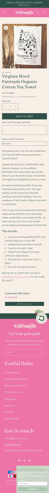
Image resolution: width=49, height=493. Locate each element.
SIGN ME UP (32, 489)
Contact (9, 412)
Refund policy (12, 484)
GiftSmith (15, 481)
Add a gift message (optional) (16, 122)
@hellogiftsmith (13, 444)
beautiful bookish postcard (16, 276)
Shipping (16, 96)
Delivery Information (16, 379)
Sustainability (12, 418)
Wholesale (10, 399)
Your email (21, 480)
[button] (4, 13)
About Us (9, 405)
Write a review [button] (24, 304)
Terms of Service (13, 392)
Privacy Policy (12, 372)
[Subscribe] (41, 352)
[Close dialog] (47, 467)
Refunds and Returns (16, 385)
